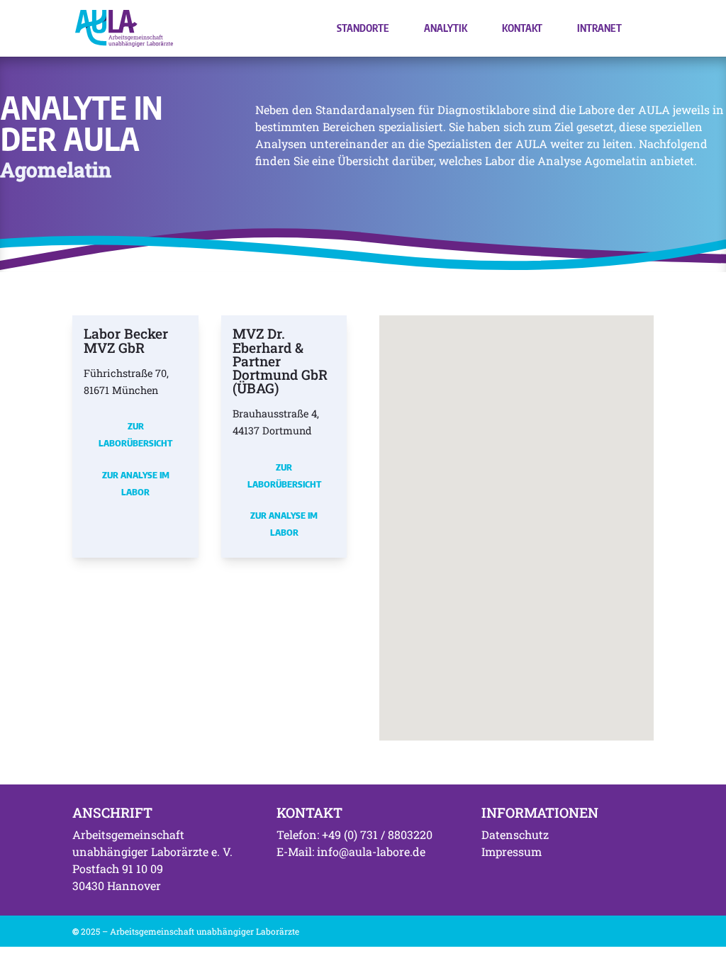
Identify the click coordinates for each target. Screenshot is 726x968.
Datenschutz (515, 834)
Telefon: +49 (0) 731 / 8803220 (354, 834)
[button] (435, 497)
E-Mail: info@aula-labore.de (351, 851)
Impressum (511, 851)
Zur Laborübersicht (135, 434)
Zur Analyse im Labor (135, 483)
